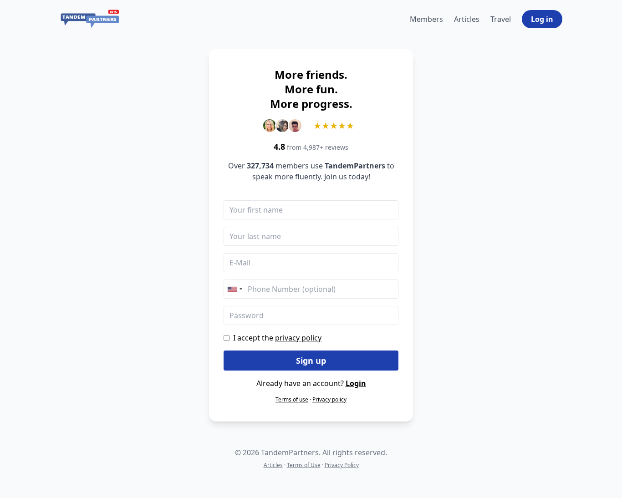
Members (426, 19)
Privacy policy (329, 399)
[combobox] (234, 289)
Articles (466, 19)
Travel (500, 19)
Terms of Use (304, 465)
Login (356, 383)
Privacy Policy (342, 465)
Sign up (311, 360)
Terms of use (291, 399)
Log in (542, 19)
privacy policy (298, 338)
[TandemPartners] (90, 19)
